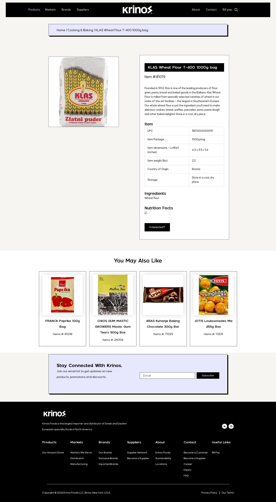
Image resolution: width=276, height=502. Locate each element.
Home (61, 30)
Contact (190, 442)
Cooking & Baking (80, 30)
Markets (76, 442)
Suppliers (134, 442)
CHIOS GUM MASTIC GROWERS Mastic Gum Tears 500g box (113, 326)
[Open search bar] (236, 9)
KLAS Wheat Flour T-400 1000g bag (182, 67)
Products (49, 442)
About (160, 442)
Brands (104, 442)
